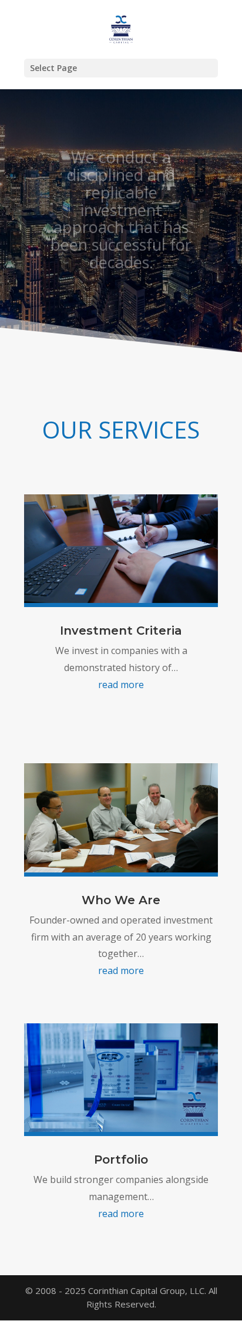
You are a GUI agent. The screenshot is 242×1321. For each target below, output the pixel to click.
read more (121, 684)
